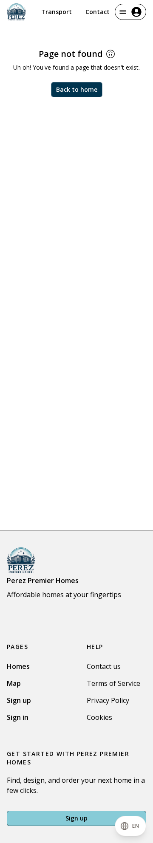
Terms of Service (113, 683)
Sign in (17, 717)
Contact (97, 12)
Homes (18, 666)
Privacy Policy (108, 700)
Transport (56, 12)
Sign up (19, 700)
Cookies (99, 717)
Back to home (76, 89)
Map (14, 683)
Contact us (104, 666)
